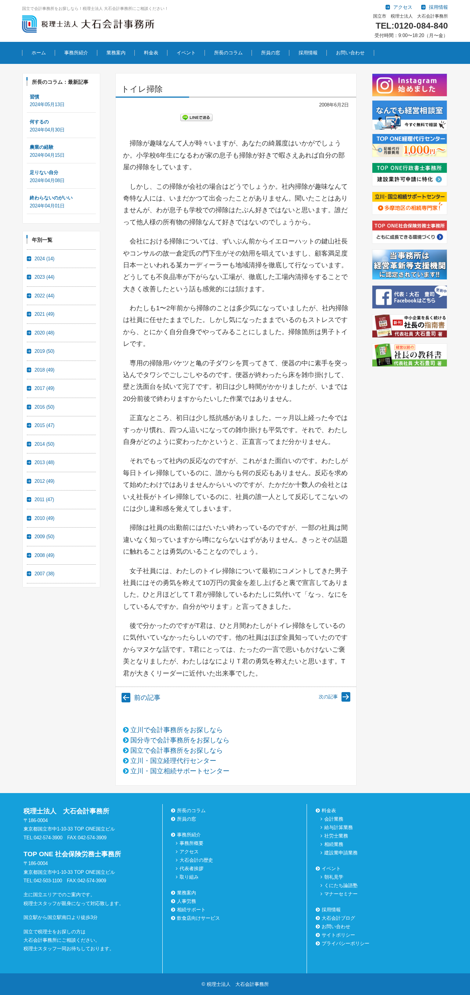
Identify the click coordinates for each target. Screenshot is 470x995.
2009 (44, 536)
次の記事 (328, 696)
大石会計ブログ (338, 918)
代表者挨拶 (191, 868)
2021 (44, 314)
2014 (44, 444)
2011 (44, 499)
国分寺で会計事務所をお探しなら (179, 740)
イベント (186, 52)
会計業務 (333, 819)
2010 (44, 518)
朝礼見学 (333, 877)
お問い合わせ (350, 52)
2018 (44, 370)
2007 (44, 573)
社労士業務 (336, 836)
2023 (44, 277)
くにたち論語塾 (341, 885)
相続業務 (333, 844)
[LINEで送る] (196, 117)
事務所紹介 (76, 52)
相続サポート (191, 909)
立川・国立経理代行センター (173, 760)
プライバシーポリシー (345, 943)
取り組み (189, 877)
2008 (44, 555)
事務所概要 (191, 843)
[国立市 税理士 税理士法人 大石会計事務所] (88, 25)
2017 (44, 388)
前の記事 (147, 697)
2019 (44, 351)
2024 (44, 258)
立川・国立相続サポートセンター (179, 771)
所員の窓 (270, 52)
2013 (44, 462)
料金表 (151, 52)
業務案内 (116, 52)
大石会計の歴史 (196, 860)
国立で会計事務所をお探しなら (176, 750)
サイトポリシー (338, 935)
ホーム (39, 52)
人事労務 (186, 901)
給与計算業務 (338, 827)
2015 (44, 425)
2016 (44, 407)
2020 (44, 333)
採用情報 (308, 52)
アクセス (189, 851)
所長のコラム (228, 52)
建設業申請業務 (341, 852)
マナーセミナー (341, 894)
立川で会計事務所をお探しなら (176, 730)
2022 (44, 295)
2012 (44, 481)
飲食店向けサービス (198, 918)
